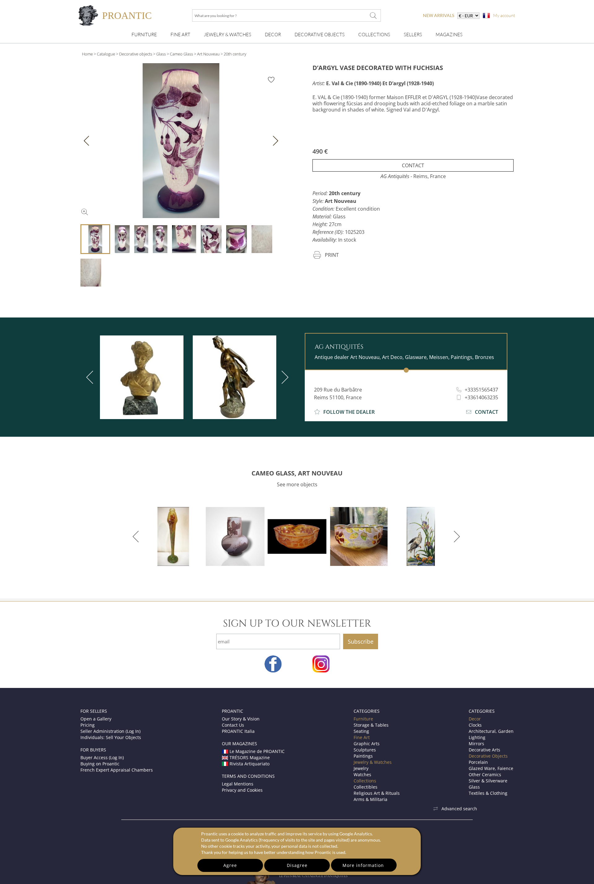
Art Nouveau (208, 54)
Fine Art (180, 34)
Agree (230, 865)
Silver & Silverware (488, 781)
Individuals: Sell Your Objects (110, 737)
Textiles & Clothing (488, 793)
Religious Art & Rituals (377, 793)
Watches (362, 774)
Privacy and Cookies (242, 790)
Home (87, 54)
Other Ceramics (485, 774)
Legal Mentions (237, 784)
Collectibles (365, 787)
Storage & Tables (371, 725)
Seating (361, 731)
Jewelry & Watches (227, 34)
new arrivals (438, 15)
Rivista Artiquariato (249, 764)
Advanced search (459, 809)
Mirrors (476, 743)
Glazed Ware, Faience (491, 768)
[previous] (91, 377)
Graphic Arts (367, 743)
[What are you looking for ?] (373, 15)
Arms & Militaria (370, 799)
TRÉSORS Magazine (250, 757)
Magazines (449, 34)
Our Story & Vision (241, 719)
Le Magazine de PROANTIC (257, 751)
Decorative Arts (484, 750)
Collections (374, 34)
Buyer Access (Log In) (102, 757)
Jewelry (361, 768)
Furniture (144, 34)
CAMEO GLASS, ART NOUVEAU (297, 473)
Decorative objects (135, 54)
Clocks (475, 725)
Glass (161, 54)
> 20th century (233, 54)
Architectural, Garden (491, 731)
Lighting (477, 737)
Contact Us (233, 725)
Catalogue (106, 54)
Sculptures (365, 750)
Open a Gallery (95, 719)
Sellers (413, 34)
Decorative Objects (320, 34)
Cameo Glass (181, 54)
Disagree (297, 865)
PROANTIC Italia (238, 731)
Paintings (363, 756)
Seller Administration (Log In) (110, 731)
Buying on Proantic (99, 764)
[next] (284, 377)
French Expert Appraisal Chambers (116, 770)
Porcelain (478, 762)
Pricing (87, 725)
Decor (273, 34)
